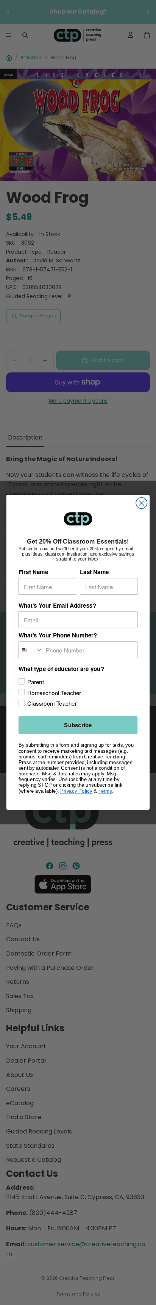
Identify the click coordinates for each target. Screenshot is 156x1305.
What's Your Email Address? (57, 605)
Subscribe (78, 725)
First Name (33, 572)
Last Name (94, 572)
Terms (105, 790)
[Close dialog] (141, 503)
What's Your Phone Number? (58, 635)
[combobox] (31, 650)
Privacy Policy (76, 790)
